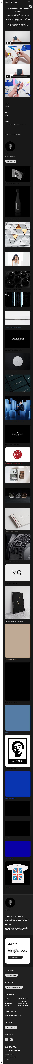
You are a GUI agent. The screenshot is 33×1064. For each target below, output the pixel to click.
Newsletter (12, 1027)
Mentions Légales (9, 1054)
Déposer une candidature (14, 987)
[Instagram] (6, 1039)
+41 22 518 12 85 (22, 1001)
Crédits (7, 1059)
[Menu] (29, 2)
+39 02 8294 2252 (23, 1005)
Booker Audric (11, 161)
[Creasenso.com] (11, 2)
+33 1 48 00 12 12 (22, 998)
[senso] (1, 2)
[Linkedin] (11, 1039)
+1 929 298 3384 (22, 1000)
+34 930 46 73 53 (22, 1003)
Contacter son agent (15, 957)
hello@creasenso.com (13, 1016)
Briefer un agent (11, 975)
